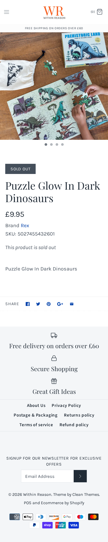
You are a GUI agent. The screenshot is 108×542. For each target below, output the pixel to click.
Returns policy (79, 415)
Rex (25, 225)
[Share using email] (72, 304)
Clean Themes (85, 494)
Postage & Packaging (36, 415)
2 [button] (51, 145)
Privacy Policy (66, 405)
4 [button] (62, 145)
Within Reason (37, 494)
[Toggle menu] (6, 11)
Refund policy (74, 425)
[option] (54, 86)
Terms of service (36, 425)
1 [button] (45, 145)
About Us (36, 405)
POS (27, 502)
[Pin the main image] (49, 304)
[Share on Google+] (60, 304)
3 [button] (56, 145)
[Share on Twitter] (38, 304)
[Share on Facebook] (28, 304)
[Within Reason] (54, 12)
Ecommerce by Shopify (62, 502)
